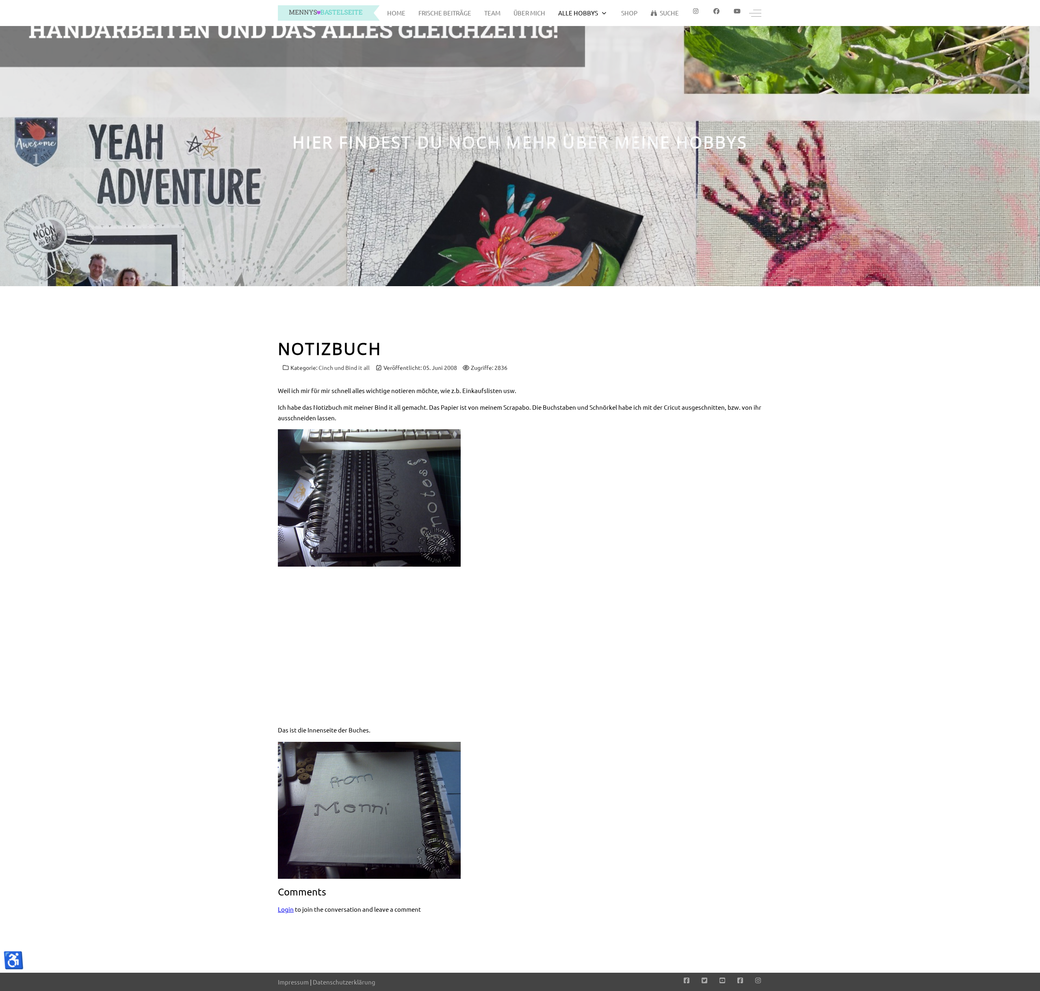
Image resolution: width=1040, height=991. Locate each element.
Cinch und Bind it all (344, 367)
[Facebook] (716, 11)
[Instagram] (758, 980)
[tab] (516, 269)
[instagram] (695, 11)
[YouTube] (722, 980)
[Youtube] (737, 11)
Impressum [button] (293, 982)
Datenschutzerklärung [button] (344, 982)
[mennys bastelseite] (328, 13)
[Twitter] (704, 980)
